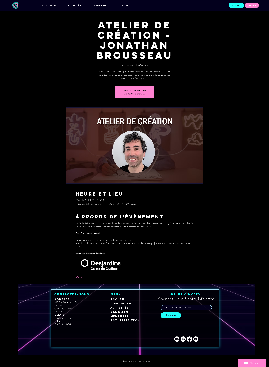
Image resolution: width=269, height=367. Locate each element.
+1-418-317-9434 (62, 324)
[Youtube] (195, 339)
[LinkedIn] (183, 339)
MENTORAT (119, 316)
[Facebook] (189, 339)
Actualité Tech (125, 320)
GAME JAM (119, 311)
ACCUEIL (117, 299)
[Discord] (176, 339)
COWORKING (121, 303)
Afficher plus (81, 277)
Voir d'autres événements (134, 93)
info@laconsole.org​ (62, 318)
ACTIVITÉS (119, 307)
